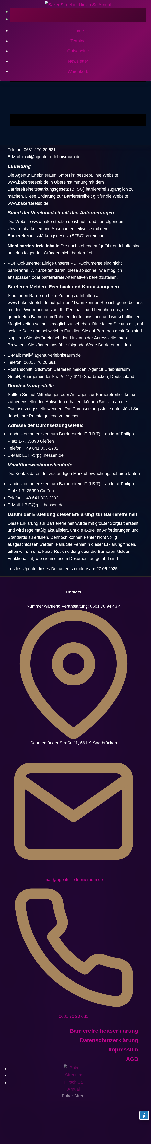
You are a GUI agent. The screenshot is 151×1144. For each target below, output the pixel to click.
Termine (78, 40)
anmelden (78, 11)
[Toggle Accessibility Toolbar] (144, 1115)
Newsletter (78, 61)
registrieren (78, 18)
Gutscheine (78, 50)
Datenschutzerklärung (109, 1040)
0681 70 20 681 (73, 1016)
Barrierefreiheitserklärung (104, 1031)
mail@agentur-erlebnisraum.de (73, 879)
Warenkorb (78, 71)
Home (78, 30)
